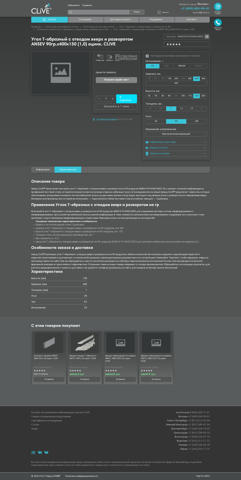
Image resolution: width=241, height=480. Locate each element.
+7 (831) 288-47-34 (199, 425)
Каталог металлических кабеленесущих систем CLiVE (60, 413)
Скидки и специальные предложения (51, 417)
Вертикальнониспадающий (176, 134)
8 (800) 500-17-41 (200, 413)
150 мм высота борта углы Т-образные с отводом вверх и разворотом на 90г (72, 30)
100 (163, 78)
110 (189, 96)
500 (203, 79)
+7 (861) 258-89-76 (199, 433)
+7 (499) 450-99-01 (195, 8)
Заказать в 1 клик (116, 106)
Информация (43, 170)
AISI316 (201, 66)
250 (183, 78)
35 (149, 96)
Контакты (191, 19)
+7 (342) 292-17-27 (199, 449)
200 (176, 79)
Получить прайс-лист (116, 80)
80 (157, 78)
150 (169, 79)
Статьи (35, 425)
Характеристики (67, 170)
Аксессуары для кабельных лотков (62, 27)
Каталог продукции (107, 119)
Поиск (137, 12)
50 (150, 78)
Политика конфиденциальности (81, 476)
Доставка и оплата (120, 19)
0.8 (163, 108)
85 (177, 95)
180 (196, 121)
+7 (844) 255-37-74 (199, 437)
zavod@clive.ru (201, 12)
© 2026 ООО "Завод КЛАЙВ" (45, 476)
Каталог (52, 19)
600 (176, 83)
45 (156, 121)
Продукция (36, 27)
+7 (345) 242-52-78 (199, 445)
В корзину (49, 379)
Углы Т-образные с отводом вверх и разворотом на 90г (145, 27)
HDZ (168, 66)
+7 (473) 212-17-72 (199, 441)
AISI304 (184, 66)
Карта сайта (203, 476)
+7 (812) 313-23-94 (199, 421)
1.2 (181, 109)
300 (189, 79)
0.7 (152, 108)
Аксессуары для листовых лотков (98, 27)
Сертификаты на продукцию (46, 421)
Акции (34, 429)
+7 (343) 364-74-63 (199, 429)
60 (163, 96)
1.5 (191, 109)
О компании (85, 19)
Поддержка (156, 19)
